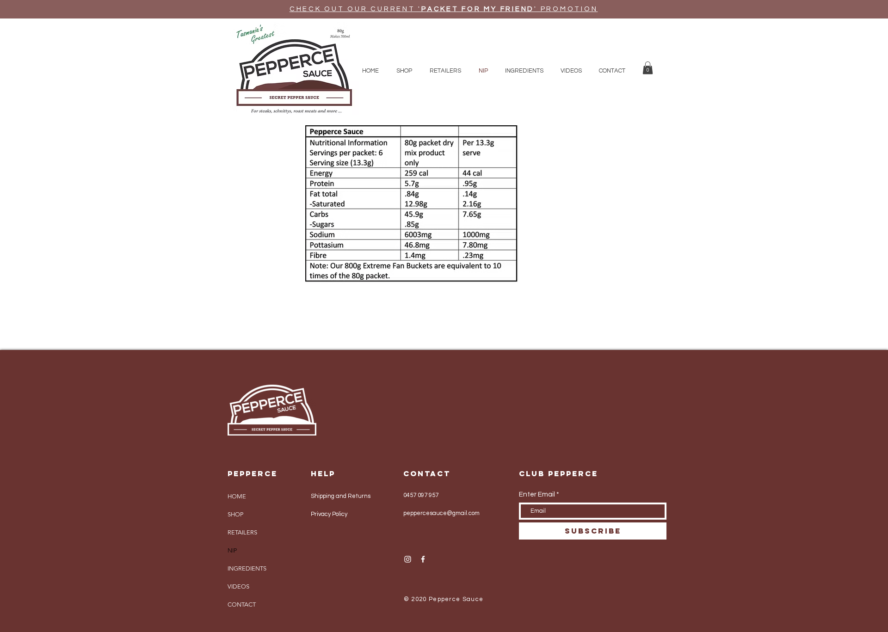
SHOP (235, 514)
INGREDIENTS (247, 568)
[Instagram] (407, 559)
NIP (232, 550)
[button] (647, 67)
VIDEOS (238, 586)
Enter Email (537, 494)
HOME (237, 496)
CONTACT (242, 604)
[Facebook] (423, 559)
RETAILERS (242, 532)
